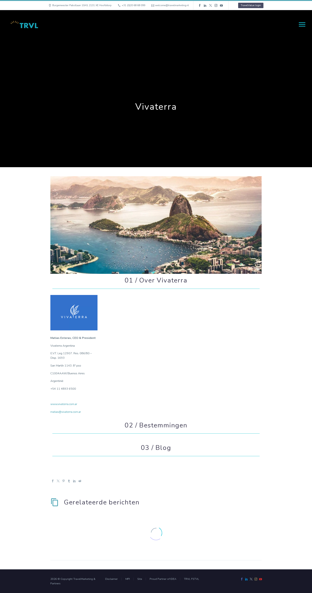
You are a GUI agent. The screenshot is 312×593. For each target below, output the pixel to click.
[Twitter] (210, 5)
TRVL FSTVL (191, 579)
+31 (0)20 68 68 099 (133, 5)
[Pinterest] (63, 480)
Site (139, 579)
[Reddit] (79, 480)
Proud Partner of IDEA (163, 579)
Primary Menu (302, 24)
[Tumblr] (69, 480)
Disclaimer (111, 579)
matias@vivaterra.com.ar (66, 412)
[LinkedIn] (205, 5)
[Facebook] (199, 5)
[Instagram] (216, 5)
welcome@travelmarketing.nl (172, 5)
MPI (127, 579)
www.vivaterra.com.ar (63, 404)
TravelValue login (251, 5)
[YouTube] (221, 5)
